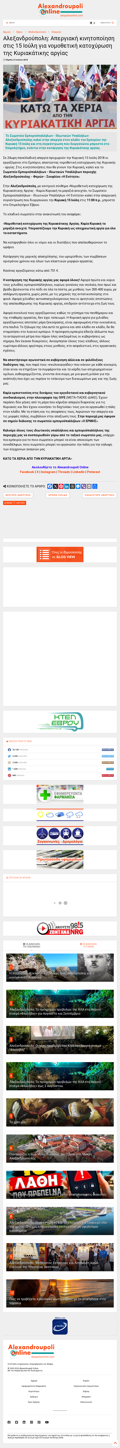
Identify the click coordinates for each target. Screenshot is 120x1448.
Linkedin (78, 472)
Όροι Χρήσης (34, 1402)
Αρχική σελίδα (57, 495)
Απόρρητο (86, 1397)
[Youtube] (47, 1422)
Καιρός (86, 1381)
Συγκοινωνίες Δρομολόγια (86, 1386)
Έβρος (19, 32)
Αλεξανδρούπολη (37, 32)
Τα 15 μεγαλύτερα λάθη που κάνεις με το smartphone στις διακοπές (58, 1194)
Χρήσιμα (34, 1397)
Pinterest (93, 472)
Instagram (48, 472)
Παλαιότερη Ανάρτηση (99, 495)
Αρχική (6, 32)
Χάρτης (86, 1391)
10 (12, 1293)
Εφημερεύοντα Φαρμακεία (34, 1386)
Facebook (27, 472)
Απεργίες (56, 32)
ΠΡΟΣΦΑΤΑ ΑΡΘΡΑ (19, 877)
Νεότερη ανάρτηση (18, 495)
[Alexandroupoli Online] (60, 15)
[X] (16, 1422)
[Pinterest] (39, 1422)
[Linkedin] (24, 1422)
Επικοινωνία (86, 1402)
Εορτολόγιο (33, 1391)
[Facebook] (9, 1422)
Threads (64, 472)
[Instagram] (31, 1422)
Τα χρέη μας (18, 1122)
